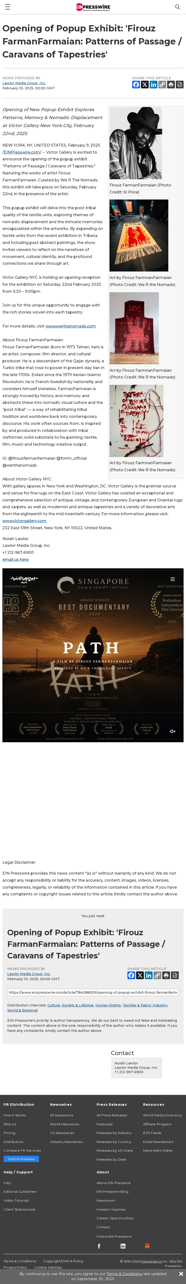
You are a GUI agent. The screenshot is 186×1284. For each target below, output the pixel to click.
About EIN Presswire (114, 1183)
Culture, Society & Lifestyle (70, 1005)
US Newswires (62, 1133)
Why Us (10, 1124)
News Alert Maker (158, 1150)
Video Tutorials (16, 1200)
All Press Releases (112, 1115)
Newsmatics (151, 1261)
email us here (15, 559)
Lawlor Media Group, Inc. (24, 83)
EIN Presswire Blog (112, 1191)
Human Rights (108, 1005)
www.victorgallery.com (24, 521)
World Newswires (64, 1124)
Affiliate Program (157, 1124)
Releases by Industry (114, 1133)
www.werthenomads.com (71, 326)
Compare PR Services (22, 1150)
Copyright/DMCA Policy (63, 1261)
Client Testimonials (19, 1209)
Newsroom (106, 1200)
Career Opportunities (115, 1218)
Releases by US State (115, 1150)
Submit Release (21, 1159)
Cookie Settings (48, 1267)
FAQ (7, 1183)
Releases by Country (114, 1142)
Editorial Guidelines (20, 1191)
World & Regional (22, 1010)
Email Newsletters (158, 1142)
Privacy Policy (15, 1267)
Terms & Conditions (20, 1261)
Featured (104, 1124)
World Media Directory (162, 1115)
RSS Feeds (152, 1133)
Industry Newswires (66, 1142)
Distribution (13, 1142)
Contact (103, 1227)
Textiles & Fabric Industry (145, 1005)
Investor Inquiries (111, 1209)
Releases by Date (111, 1159)
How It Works (15, 1115)
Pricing (10, 1133)
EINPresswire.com (22, 152)
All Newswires (61, 1115)
